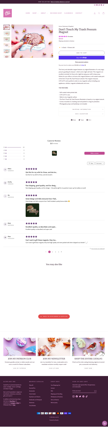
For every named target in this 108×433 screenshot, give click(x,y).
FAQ (52, 391)
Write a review (95, 153)
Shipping (61, 41)
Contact (79, 13)
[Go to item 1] (54, 153)
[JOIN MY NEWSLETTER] (54, 347)
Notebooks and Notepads (35, 399)
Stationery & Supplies (68, 26)
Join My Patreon (19, 368)
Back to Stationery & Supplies (55, 316)
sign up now (54, 368)
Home (28, 13)
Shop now (88, 368)
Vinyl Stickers (32, 405)
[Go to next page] (61, 252)
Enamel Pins (32, 388)
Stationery (31, 402)
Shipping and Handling (56, 394)
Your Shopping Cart (55, 385)
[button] (63, 36)
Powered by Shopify (54, 420)
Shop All (31, 385)
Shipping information (82, 109)
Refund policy (54, 402)
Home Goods (32, 394)
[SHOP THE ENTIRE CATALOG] (88, 347)
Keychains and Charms (34, 396)
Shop (35, 13)
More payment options (81, 62)
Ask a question (81, 113)
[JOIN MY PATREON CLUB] (19, 347)
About (43, 13)
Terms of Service (55, 399)
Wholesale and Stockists (57, 396)
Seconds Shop (56, 13)
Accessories (32, 391)
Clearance (68, 13)
